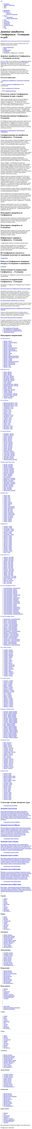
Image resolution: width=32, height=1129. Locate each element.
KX (29, 61)
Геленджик (3, 62)
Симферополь (23, 61)
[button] (16, 288)
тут (29, 160)
